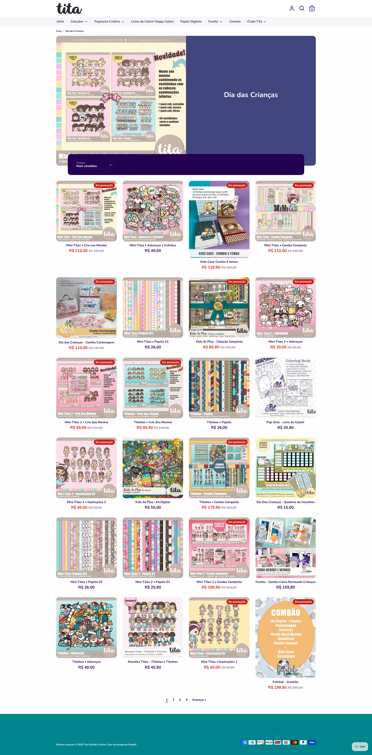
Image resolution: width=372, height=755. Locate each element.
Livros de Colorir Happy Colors (152, 21)
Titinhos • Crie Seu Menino (153, 422)
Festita (213, 21)
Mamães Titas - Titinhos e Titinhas (153, 662)
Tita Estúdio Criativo (95, 744)
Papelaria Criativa (108, 21)
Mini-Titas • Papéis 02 (86, 582)
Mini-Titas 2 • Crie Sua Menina (86, 422)
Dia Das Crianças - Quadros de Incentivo (285, 502)
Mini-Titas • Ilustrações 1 (219, 662)
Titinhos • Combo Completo (219, 502)
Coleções (77, 21)
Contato (235, 21)
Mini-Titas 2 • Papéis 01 (152, 582)
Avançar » (199, 700)
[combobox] (94, 164)
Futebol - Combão (285, 682)
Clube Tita (255, 21)
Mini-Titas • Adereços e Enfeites (153, 245)
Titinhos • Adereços (86, 662)
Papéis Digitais (191, 21)
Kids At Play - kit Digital (152, 502)
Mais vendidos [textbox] (86, 166)
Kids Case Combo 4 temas (219, 262)
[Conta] (292, 7)
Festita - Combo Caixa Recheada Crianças (286, 582)
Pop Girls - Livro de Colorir (285, 422)
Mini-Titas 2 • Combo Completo (219, 582)
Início (60, 21)
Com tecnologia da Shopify (121, 744)
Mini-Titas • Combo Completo (285, 245)
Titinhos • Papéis (219, 422)
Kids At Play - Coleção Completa (219, 342)
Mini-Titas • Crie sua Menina (86, 245)
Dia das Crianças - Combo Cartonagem (86, 342)
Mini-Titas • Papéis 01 (153, 342)
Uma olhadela (87, 235)
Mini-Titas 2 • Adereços (286, 342)
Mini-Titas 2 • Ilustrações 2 (86, 502)
